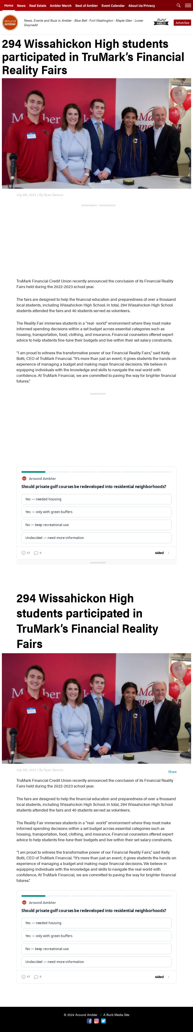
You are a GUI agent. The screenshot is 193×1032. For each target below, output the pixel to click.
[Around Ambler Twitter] (103, 1020)
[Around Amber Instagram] (96, 1020)
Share (172, 771)
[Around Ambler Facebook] (89, 1020)
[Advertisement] (97, 241)
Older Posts (96, 991)
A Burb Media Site (116, 1014)
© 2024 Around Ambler (81, 1014)
